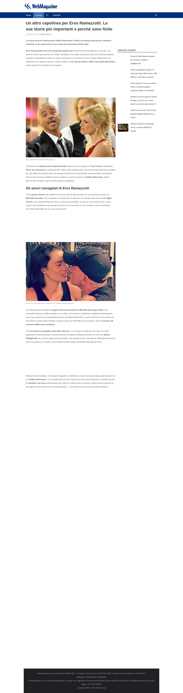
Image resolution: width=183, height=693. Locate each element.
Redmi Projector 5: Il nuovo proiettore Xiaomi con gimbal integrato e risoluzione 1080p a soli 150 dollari (143, 86)
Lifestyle (56, 15)
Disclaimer (102, 677)
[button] (156, 15)
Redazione (81, 677)
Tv (47, 15)
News (28, 15)
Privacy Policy (91, 677)
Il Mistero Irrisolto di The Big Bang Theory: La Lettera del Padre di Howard (142, 127)
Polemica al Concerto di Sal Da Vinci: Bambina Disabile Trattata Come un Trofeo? (143, 113)
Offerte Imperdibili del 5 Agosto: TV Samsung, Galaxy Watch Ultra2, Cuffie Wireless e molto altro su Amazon (143, 73)
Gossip (38, 15)
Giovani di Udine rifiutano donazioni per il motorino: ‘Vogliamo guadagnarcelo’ (142, 59)
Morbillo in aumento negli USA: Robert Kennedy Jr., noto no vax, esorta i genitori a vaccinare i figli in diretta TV (143, 100)
